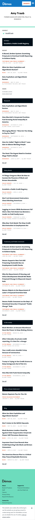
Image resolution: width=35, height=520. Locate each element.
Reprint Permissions (7, 497)
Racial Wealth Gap (7, 94)
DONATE (26, 3)
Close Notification (32, 512)
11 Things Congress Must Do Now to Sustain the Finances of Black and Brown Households (16, 177)
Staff (3, 490)
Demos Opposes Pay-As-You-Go (14, 394)
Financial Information (23, 488)
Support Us (21, 485)
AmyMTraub (9, 33)
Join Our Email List (23, 490)
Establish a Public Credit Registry (16, 43)
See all (4, 163)
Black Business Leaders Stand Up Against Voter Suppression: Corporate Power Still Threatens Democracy (16, 432)
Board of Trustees (7, 488)
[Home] (7, 6)
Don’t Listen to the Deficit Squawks (15, 423)
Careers (4, 492)
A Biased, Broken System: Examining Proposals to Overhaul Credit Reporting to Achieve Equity (17, 55)
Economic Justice (7, 91)
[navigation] (33, 3)
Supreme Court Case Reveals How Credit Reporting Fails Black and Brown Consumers (17, 444)
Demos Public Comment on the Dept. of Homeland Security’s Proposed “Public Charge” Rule (17, 303)
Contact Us (5, 500)
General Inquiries (7, 503)
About (4, 485)
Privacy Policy (6, 494)
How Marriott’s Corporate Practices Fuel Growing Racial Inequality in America (16, 119)
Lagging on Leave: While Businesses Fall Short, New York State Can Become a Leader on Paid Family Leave (17, 211)
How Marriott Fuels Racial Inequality (16, 373)
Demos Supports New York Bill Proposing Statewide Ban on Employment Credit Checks (13, 262)
